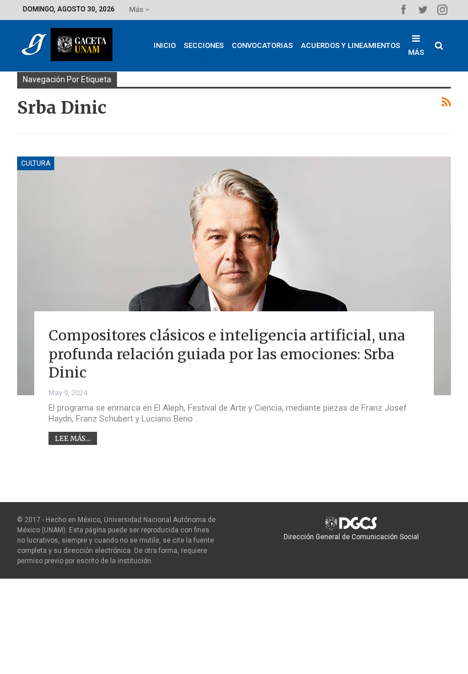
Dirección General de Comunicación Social (351, 537)
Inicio (165, 45)
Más (137, 9)
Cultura (35, 163)
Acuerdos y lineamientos (350, 45)
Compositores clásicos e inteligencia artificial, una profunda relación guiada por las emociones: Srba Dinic (227, 354)
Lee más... (73, 438)
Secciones (204, 45)
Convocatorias (262, 45)
